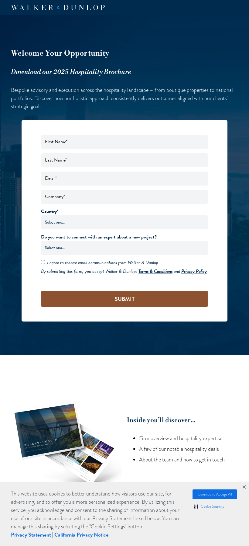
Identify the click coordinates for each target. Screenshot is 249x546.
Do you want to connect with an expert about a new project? (99, 237)
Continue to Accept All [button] (215, 494)
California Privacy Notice (81, 534)
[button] (209, 506)
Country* (50, 211)
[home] (58, 7)
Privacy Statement (31, 534)
